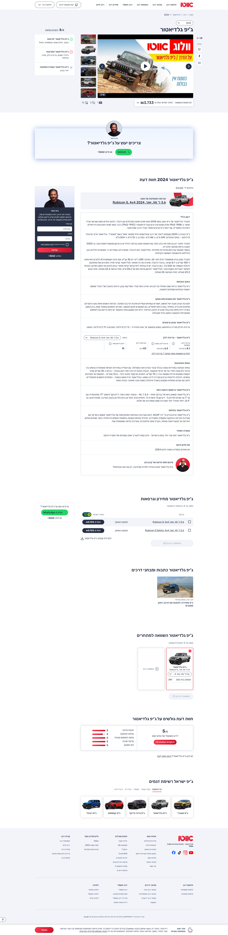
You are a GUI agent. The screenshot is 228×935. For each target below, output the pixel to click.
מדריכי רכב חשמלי (120, 898)
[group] (145, 66)
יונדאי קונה (123, 841)
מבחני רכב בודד (150, 890)
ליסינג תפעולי (93, 894)
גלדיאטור (176, 14)
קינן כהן (179, 187)
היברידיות (118, 789)
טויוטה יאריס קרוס (120, 862)
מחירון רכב (65, 849)
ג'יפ (184, 14)
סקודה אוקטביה (121, 866)
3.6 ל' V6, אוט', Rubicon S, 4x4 (168, 522)
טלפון (69, 234)
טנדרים (128, 789)
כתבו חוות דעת (164, 756)
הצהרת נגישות (150, 849)
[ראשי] (185, 838)
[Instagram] (185, 853)
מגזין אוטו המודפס (91, 849)
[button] (68, 5)
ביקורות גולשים (51, 30)
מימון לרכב (65, 858)
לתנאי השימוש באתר (47, 244)
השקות (153, 902)
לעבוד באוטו (151, 862)
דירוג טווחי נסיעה (120, 902)
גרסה (124, 337)
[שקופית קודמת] (189, 66)
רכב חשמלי (123, 890)
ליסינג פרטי (94, 898)
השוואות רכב (65, 841)
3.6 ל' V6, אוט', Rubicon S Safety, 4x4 (164, 530)
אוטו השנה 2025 (92, 845)
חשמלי (136, 789)
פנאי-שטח (145, 789)
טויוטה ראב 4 (122, 870)
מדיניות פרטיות (150, 841)
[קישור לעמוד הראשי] (187, 5)
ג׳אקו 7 (124, 849)
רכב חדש (66, 845)
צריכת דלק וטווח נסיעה (61, 854)
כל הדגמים (157, 789)
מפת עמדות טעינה (120, 894)
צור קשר (152, 866)
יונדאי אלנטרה (121, 858)
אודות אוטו (152, 858)
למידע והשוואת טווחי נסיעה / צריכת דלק (171, 353)
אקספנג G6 (122, 845)
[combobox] (184, 23)
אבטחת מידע (151, 845)
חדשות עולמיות (187, 894)
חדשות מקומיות (187, 890)
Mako (96, 841)
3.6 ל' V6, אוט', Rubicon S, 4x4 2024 (139, 202)
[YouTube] (191, 853)
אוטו (191, 14)
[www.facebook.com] (174, 853)
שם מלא (68, 224)
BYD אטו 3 (123, 854)
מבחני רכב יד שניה (149, 898)
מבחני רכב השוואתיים (147, 894)
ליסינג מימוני (94, 890)
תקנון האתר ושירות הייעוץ (146, 854)
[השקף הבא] (102, 66)
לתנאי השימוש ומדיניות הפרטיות (93, 931)
